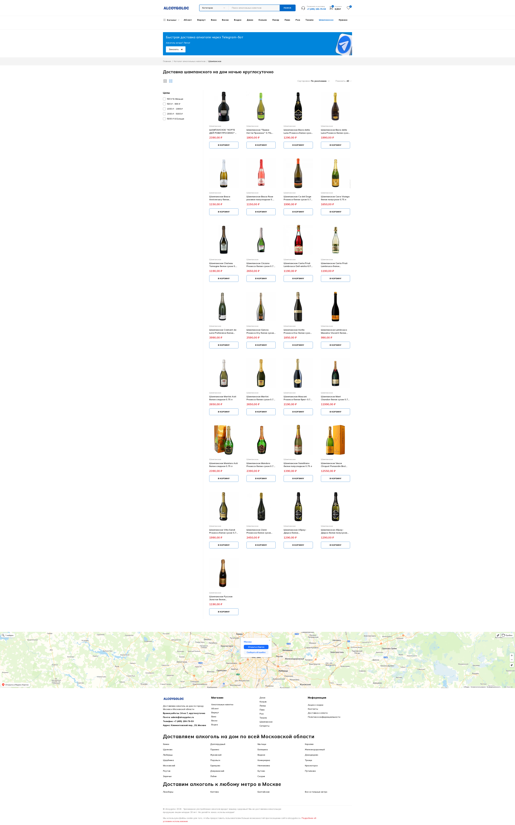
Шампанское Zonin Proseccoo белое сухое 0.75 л (259, 531)
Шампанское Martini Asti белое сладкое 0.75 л (222, 398)
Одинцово (215, 765)
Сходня (261, 776)
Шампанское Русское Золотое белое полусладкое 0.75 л (221, 598)
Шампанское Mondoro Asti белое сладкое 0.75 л (223, 464)
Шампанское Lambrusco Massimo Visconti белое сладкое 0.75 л (334, 331)
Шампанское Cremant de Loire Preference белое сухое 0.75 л (222, 331)
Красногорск (311, 765)
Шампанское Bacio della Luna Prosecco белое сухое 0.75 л (298, 131)
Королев (309, 744)
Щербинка (168, 760)
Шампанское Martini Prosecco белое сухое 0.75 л (261, 398)
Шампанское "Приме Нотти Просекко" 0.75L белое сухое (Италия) (259, 131)
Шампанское (215, 126)
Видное (261, 755)
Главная (167, 61)
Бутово (261, 771)
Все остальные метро (316, 792)
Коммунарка (264, 760)
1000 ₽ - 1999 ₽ (175, 109)
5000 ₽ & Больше (175, 118)
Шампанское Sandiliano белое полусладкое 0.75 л (298, 464)
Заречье (167, 776)
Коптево (214, 792)
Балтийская (264, 792)
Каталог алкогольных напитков (190, 61)
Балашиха (263, 749)
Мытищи (262, 744)
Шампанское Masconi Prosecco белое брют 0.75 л (298, 398)
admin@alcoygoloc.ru (182, 717)
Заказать (174, 49)
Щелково (168, 749)
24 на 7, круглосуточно (192, 713)
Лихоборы (168, 792)
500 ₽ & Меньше (175, 99)
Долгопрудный (217, 744)
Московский (169, 765)
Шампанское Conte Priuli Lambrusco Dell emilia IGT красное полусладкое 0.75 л (298, 265)
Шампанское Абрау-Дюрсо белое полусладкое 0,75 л (295, 531)
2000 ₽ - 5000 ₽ (175, 114)
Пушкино (214, 749)
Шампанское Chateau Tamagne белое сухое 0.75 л (223, 265)
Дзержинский (217, 771)
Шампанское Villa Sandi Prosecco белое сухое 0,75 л (223, 531)
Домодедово (311, 755)
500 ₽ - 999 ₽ (173, 104)
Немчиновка (264, 765)
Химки (166, 744)
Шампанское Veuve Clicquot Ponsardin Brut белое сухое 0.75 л (333, 465)
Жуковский (215, 755)
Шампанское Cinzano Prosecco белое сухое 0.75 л (261, 265)
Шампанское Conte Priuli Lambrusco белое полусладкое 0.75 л (334, 265)
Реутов (166, 771)
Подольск (215, 760)
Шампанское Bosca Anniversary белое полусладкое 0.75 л (220, 198)
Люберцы (168, 755)
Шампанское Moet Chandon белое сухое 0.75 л (335, 398)
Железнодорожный (315, 749)
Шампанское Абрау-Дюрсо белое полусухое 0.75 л (334, 531)
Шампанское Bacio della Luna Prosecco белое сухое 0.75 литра (335, 131)
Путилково (310, 771)
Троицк (308, 760)
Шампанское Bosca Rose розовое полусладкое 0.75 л (261, 198)
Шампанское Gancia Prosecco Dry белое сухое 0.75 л (260, 331)
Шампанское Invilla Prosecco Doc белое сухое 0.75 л (297, 331)
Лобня (213, 776)
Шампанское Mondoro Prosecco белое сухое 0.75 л (261, 465)
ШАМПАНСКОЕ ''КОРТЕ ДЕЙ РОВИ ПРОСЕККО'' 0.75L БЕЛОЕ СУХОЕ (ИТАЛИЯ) (222, 131)
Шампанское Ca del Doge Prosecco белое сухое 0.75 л (298, 198)
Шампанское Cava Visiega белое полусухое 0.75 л (335, 198)
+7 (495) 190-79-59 (184, 721)
